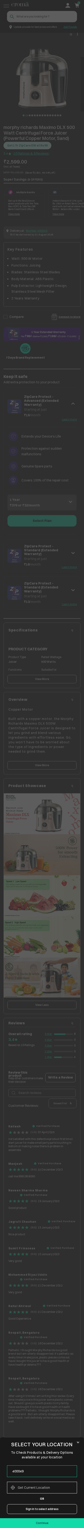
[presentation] (42, 1471)
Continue (42, 1523)
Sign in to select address (42, 1509)
